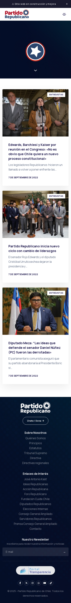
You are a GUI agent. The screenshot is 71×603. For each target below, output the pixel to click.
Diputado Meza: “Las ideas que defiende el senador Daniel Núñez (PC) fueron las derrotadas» (34, 347)
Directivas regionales (35, 463)
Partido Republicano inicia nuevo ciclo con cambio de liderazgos (33, 248)
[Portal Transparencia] (35, 570)
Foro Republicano (35, 494)
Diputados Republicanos (35, 504)
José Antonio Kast (35, 479)
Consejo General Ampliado (36, 514)
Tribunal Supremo (35, 453)
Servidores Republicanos (35, 519)
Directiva (35, 458)
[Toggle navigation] (64, 14)
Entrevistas (56, 94)
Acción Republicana (35, 489)
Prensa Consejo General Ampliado (35, 524)
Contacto (35, 529)
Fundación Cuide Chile (35, 499)
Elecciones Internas (35, 509)
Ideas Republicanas (35, 484)
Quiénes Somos (35, 438)
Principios (35, 443)
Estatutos (35, 448)
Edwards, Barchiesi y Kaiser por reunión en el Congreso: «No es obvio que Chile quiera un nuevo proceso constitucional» (33, 152)
